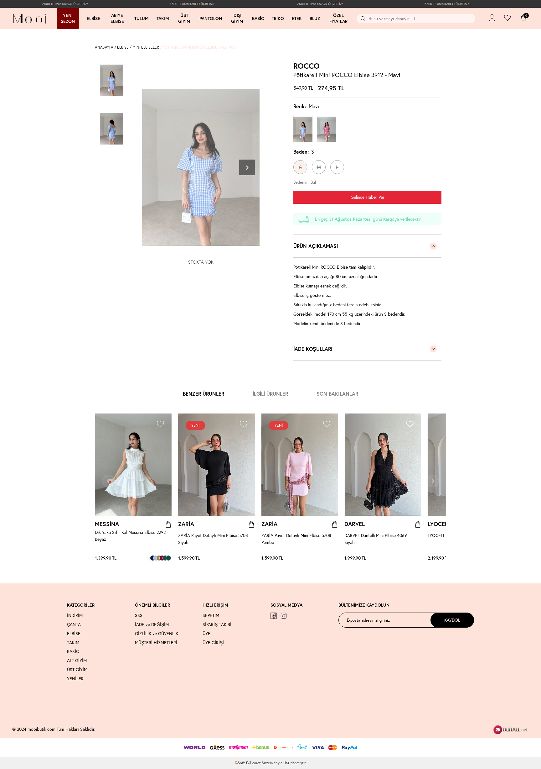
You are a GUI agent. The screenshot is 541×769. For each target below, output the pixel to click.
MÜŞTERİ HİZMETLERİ (156, 642)
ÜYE (206, 633)
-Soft (240, 763)
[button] (247, 167)
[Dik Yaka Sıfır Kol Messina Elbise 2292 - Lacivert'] (153, 558)
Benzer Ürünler (203, 393)
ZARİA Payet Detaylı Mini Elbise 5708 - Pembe (297, 538)
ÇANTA (74, 624)
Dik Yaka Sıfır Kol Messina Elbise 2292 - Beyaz (131, 535)
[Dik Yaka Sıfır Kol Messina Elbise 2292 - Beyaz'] (149, 558)
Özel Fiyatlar (338, 18)
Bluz (315, 18)
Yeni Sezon (68, 18)
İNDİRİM (75, 615)
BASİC (73, 651)
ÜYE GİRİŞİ (213, 642)
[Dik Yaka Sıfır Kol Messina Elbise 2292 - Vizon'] (159, 558)
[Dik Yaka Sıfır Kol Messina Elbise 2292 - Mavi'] (156, 558)
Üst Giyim (184, 18)
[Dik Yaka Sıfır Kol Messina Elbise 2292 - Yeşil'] (168, 558)
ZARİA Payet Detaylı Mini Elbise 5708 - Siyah (214, 538)
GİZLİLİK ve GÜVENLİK (156, 633)
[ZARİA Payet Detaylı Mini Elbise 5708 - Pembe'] (252, 558)
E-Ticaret (253, 763)
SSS (138, 615)
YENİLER (75, 679)
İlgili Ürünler (270, 393)
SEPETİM (211, 615)
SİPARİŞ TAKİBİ (217, 624)
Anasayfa (104, 47)
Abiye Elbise (117, 18)
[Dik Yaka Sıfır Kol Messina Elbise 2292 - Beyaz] (133, 464)
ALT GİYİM (77, 660)
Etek (297, 18)
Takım (163, 18)
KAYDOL (452, 620)
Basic (258, 18)
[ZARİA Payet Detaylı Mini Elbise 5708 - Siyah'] (248, 558)
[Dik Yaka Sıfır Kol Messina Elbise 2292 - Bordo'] (162, 558)
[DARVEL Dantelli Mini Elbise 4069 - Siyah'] (418, 558)
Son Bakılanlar (337, 393)
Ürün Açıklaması (315, 246)
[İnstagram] (284, 616)
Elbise (93, 18)
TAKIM (73, 642)
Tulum (141, 18)
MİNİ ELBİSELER (145, 47)
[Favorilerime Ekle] (160, 425)
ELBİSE (123, 47)
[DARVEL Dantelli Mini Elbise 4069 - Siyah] (382, 464)
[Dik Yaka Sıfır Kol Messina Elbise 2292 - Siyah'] (165, 558)
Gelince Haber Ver (367, 197)
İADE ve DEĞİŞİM (152, 624)
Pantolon (210, 18)
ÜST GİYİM (77, 669)
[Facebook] (273, 616)
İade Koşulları (312, 348)
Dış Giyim (237, 18)
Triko (278, 18)
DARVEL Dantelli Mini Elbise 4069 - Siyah (377, 538)
